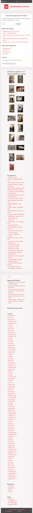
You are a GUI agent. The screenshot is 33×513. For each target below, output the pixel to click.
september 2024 (12, 323)
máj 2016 (10, 439)
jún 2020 (10, 382)
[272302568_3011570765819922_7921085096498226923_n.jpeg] (20, 151)
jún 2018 (10, 402)
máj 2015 (10, 462)
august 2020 (11, 378)
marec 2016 (11, 443)
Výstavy (5, 50)
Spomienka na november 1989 (16, 182)
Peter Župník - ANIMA (13, 247)
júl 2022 (10, 354)
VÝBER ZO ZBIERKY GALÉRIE (15, 259)
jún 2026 (10, 317)
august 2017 (11, 419)
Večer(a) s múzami (13, 177)
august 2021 (11, 369)
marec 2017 (11, 427)
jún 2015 (10, 460)
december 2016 (12, 432)
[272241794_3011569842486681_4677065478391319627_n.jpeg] (20, 112)
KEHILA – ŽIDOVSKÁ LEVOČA (9, 33)
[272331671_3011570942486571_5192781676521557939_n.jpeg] (20, 141)
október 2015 (11, 452)
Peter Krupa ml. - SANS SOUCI (15, 250)
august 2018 (11, 401)
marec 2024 (11, 330)
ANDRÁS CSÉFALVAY (13, 218)
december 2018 (12, 395)
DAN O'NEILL (11, 220)
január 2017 (11, 430)
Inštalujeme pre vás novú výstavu (11, 31)
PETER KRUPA (11, 243)
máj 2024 (10, 326)
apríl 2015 (10, 464)
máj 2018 (10, 404)
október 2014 (11, 475)
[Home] (2, 1)
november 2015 (12, 451)
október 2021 (11, 365)
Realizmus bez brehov (13, 248)
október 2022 (11, 351)
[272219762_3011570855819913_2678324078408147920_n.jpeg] (12, 131)
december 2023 (12, 334)
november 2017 (12, 414)
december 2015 (12, 449)
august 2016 (11, 436)
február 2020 (11, 384)
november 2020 (12, 376)
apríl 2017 (10, 425)
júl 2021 (10, 371)
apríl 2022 (10, 360)
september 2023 (12, 336)
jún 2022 (10, 356)
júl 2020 (10, 380)
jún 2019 (10, 389)
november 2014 (12, 473)
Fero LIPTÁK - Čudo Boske (14, 266)
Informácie (5, 52)
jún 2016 (10, 438)
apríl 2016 (10, 441)
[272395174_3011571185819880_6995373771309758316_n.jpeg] (20, 82)
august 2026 (11, 315)
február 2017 (11, 428)
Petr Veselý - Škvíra (13, 232)
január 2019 (11, 393)
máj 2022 (10, 358)
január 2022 (11, 362)
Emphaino (24, 511)
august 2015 (11, 456)
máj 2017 (10, 423)
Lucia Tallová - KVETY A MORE (15, 198)
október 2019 (11, 386)
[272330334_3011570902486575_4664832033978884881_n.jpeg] (20, 131)
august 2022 (11, 352)
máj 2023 (10, 341)
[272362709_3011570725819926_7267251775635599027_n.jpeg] (20, 121)
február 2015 (11, 467)
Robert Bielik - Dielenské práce (15, 216)
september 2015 (12, 454)
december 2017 (12, 412)
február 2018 (11, 408)
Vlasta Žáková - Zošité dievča (15, 230)
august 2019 (11, 388)
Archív (3, 63)
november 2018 (12, 397)
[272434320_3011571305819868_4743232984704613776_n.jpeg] (12, 112)
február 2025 (11, 319)
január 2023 (11, 347)
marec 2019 (11, 391)
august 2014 (11, 478)
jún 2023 (10, 339)
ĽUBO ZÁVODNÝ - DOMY (14, 245)
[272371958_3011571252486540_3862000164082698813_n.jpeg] (12, 122)
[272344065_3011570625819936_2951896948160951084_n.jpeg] (12, 102)
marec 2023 (11, 345)
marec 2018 (11, 406)
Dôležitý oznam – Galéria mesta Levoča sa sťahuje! (15, 42)
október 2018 (11, 399)
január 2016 (11, 447)
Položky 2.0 (12, 500)
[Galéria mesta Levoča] (16, 8)
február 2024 (11, 332)
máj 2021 (10, 375)
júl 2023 (10, 338)
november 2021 (12, 363)
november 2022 (12, 349)
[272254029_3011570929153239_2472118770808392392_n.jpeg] (12, 151)
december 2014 (12, 471)
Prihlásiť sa (11, 499)
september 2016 (12, 434)
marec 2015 (11, 465)
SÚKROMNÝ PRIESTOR (13, 225)
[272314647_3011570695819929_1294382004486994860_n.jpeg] (20, 161)
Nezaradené (6, 48)
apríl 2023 (10, 343)
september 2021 (12, 367)
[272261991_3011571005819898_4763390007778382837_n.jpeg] (12, 170)
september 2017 (12, 417)
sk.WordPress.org (12, 504)
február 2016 (11, 445)
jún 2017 (10, 421)
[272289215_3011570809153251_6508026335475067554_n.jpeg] (12, 161)
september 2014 (12, 477)
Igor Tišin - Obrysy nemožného (15, 241)
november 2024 (12, 321)
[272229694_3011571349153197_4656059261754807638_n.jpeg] (12, 141)
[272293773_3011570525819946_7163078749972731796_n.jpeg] (20, 92)
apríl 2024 (10, 328)
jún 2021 (10, 373)
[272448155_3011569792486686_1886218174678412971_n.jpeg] (20, 102)
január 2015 (11, 469)
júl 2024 (10, 325)
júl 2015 (10, 458)
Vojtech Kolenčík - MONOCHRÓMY (16, 214)
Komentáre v (12, 502)
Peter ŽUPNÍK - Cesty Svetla (15, 268)
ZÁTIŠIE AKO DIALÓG (13, 261)
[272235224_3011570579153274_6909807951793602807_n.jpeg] (12, 92)
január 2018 (11, 410)
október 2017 (11, 415)
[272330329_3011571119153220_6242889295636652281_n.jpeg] (12, 82)
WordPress (14, 511)
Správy (4, 54)
